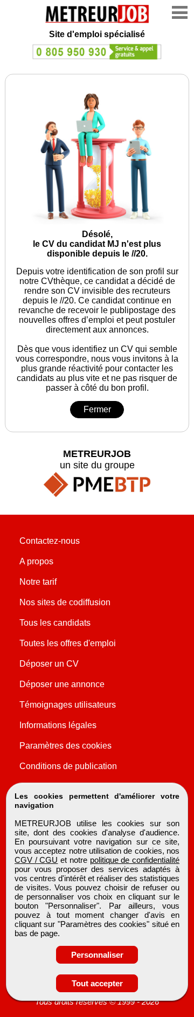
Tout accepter (97, 983)
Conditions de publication (68, 766)
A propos (36, 561)
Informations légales (57, 725)
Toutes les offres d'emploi (67, 643)
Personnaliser (97, 954)
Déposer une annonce (62, 684)
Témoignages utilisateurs (67, 704)
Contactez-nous (49, 540)
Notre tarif (38, 581)
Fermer (97, 409)
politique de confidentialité (134, 859)
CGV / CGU (36, 859)
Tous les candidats (55, 622)
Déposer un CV (49, 663)
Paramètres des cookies (65, 745)
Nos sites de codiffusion (64, 602)
